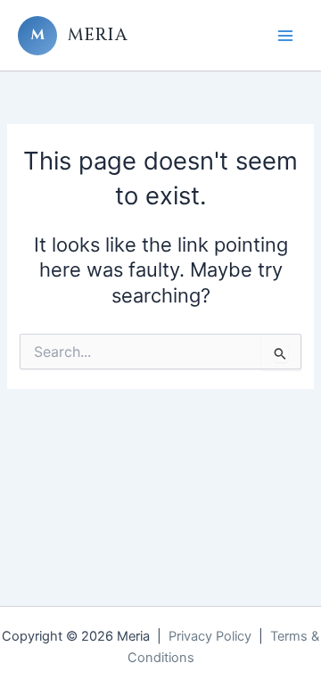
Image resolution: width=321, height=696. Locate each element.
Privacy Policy (210, 636)
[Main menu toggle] (285, 35)
